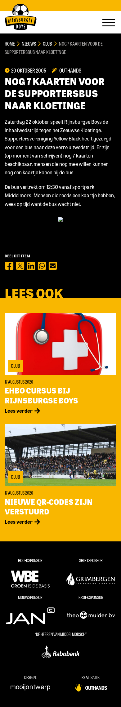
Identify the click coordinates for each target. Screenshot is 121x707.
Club (47, 43)
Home (10, 43)
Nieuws (29, 43)
